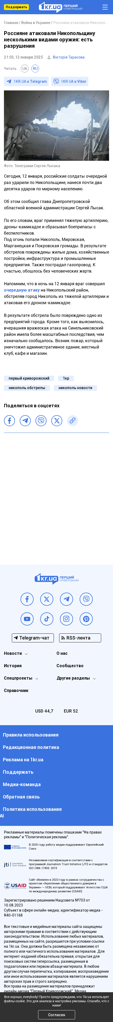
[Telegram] (25, 420)
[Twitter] (56, 420)
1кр (66, 378)
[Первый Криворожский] (60, 7)
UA (24, 68)
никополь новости (75, 388)
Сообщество (70, 665)
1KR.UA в (30, 81)
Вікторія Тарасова (69, 57)
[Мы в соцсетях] (27, 599)
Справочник (16, 690)
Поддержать (16, 7)
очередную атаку (22, 290)
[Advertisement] (56, 494)
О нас (62, 653)
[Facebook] (9, 420)
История (13, 665)
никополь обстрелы (27, 388)
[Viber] (41, 420)
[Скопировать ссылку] (72, 420)
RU (35, 68)
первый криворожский (29, 378)
